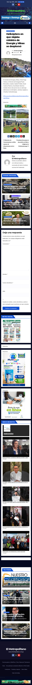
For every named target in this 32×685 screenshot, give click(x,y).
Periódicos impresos (15, 669)
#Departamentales (17, 54)
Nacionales (6, 595)
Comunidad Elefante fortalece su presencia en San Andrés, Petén (15, 221)
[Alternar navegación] (15, 23)
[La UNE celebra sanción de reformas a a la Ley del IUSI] (16, 472)
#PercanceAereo (7, 96)
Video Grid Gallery (16, 673)
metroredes (8, 434)
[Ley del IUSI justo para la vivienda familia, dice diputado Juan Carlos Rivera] (16, 493)
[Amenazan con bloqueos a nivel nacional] (16, 541)
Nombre (5, 274)
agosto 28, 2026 (9, 585)
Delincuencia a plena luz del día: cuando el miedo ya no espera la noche (16, 582)
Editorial (6, 578)
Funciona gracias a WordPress (9, 662)
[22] (14, 369)
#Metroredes (15, 96)
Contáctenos (7, 669)
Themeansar (27, 662)
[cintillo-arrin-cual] (16, 106)
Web (4, 291)
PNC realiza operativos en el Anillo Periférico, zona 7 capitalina (16, 599)
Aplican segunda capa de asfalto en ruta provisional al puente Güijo (16, 188)
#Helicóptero (22, 96)
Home (3, 665)
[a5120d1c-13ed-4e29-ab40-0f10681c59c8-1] (14, 404)
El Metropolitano (16, 10)
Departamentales (7, 184)
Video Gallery (24, 669)
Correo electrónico (8, 282)
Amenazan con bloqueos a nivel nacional (14, 551)
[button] (27, 23)
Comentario (6, 244)
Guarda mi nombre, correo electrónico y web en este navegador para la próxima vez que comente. (16, 303)
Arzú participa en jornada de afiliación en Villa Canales (18, 665)
